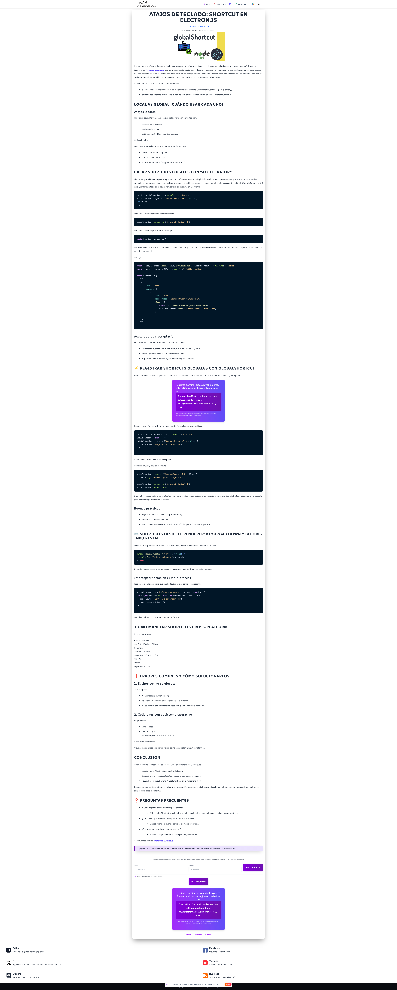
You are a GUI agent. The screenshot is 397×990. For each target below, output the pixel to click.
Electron (209, 934)
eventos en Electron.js (163, 840)
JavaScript (199, 934)
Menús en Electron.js (155, 70)
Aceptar (228, 984)
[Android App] (253, 4)
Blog (208, 4)
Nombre (191, 865)
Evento (189, 934)
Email (136, 865)
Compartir (200, 881)
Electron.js (204, 26)
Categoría (193, 26)
